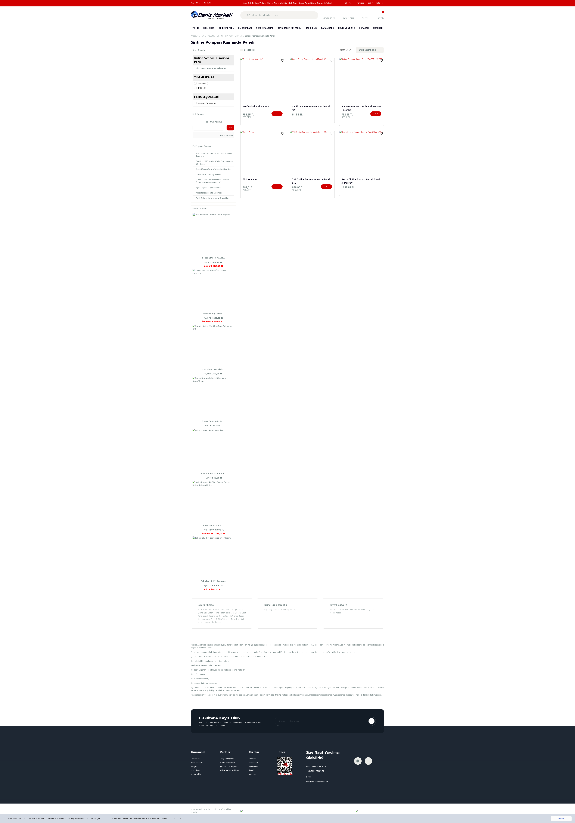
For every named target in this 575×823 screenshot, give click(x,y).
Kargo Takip (196, 774)
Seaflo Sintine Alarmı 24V (256, 106)
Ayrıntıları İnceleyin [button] (177, 818)
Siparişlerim (253, 766)
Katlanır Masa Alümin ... (213, 473)
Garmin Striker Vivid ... (213, 369)
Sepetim (252, 758)
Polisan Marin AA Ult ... (213, 257)
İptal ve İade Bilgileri (228, 766)
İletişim (370, 3)
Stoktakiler (249, 50)
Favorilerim (253, 762)
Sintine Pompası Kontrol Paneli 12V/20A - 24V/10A (361, 108)
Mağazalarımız (197, 762)
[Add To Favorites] (282, 60)
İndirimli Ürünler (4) (207, 103)
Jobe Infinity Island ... (213, 313)
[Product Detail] (332, 109)
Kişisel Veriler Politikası (229, 770)
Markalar (360, 3)
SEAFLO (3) (203, 83)
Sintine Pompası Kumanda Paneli (260, 36)
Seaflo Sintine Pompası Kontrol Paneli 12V (311, 108)
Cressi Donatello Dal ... (213, 421)
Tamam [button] (561, 818)
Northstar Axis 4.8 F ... (213, 525)
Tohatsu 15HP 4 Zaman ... (213, 581)
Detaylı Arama (225, 135)
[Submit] (371, 721)
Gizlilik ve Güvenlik (227, 762)
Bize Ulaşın (195, 770)
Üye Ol (251, 770)
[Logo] (212, 15)
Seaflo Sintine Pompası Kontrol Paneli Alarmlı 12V (361, 181)
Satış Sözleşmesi (227, 758)
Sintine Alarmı (250, 179)
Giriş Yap (252, 774)
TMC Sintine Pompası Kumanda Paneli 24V (311, 181)
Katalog (379, 3)
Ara (230, 127)
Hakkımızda (349, 3)
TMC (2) (202, 88)
